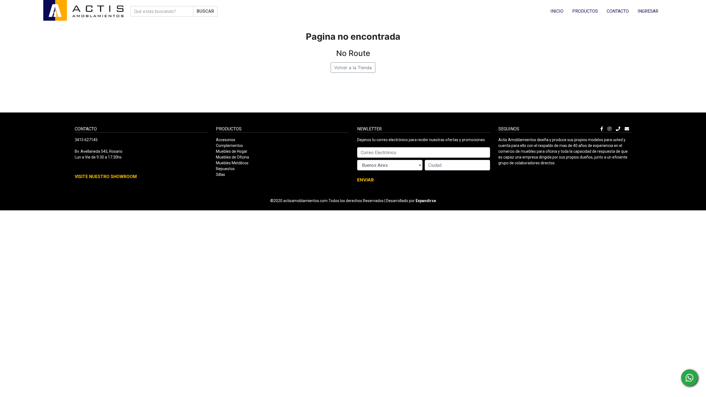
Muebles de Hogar (231, 151)
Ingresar (648, 11)
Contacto (618, 11)
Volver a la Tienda (353, 67)
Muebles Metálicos (232, 163)
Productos (585, 11)
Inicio (556, 11)
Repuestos (225, 169)
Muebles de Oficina (232, 157)
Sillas (220, 174)
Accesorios (225, 140)
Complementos (229, 145)
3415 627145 (86, 140)
